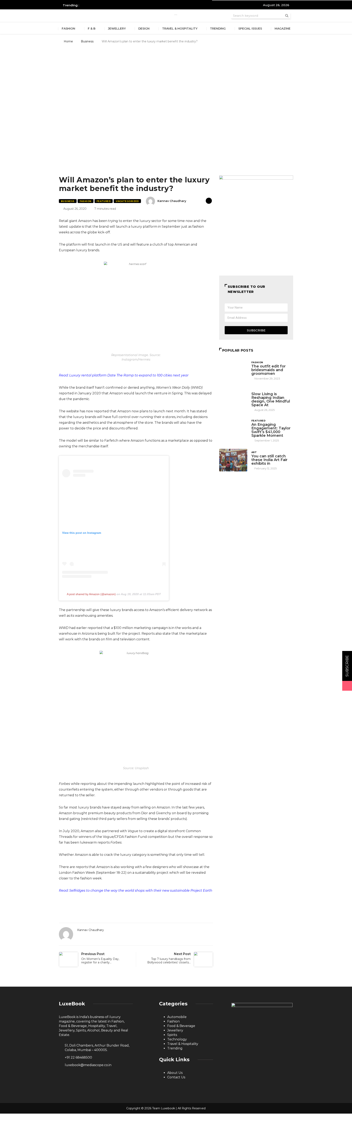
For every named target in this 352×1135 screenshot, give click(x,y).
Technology (177, 1039)
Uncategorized (127, 201)
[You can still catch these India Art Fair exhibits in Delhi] (233, 460)
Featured (104, 201)
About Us (175, 1073)
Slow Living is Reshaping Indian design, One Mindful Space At (270, 399)
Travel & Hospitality (179, 28)
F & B (91, 28)
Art (254, 452)
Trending (218, 28)
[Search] (287, 15)
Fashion (68, 28)
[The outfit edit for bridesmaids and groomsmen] (233, 370)
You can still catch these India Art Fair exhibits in (269, 460)
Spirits (172, 1035)
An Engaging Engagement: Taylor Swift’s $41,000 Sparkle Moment (270, 430)
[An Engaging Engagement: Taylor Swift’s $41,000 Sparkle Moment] (233, 429)
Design (144, 28)
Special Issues (250, 28)
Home (68, 41)
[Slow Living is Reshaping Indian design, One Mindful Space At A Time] (233, 399)
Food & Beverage (181, 1026)
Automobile (177, 1017)
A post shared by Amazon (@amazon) (91, 594)
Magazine (282, 28)
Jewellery (117, 28)
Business (87, 41)
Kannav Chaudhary (171, 201)
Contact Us (176, 1077)
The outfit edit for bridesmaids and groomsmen (268, 370)
